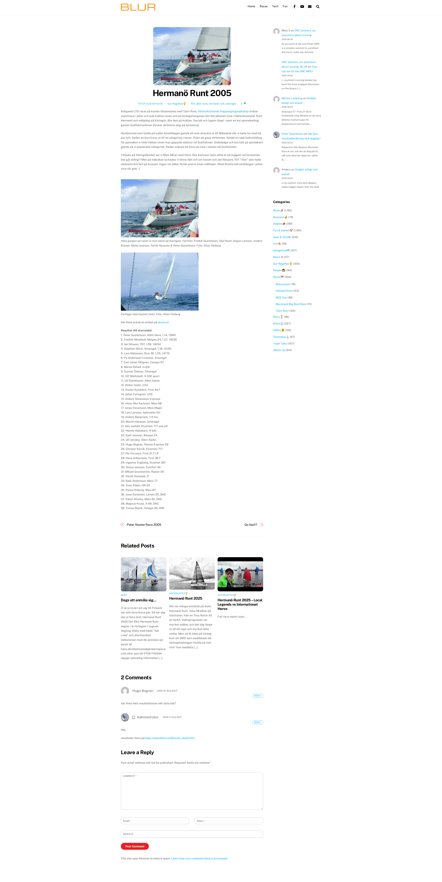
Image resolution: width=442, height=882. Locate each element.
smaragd (231, 103)
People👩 (279, 270)
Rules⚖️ (278, 323)
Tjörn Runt (282, 310)
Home (251, 6)
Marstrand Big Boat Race (291, 304)
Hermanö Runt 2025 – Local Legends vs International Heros (240, 604)
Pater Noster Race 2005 (144, 524)
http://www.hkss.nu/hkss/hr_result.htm (169, 738)
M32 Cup (281, 297)
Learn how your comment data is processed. (199, 858)
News (124, 595)
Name (127, 821)
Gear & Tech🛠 (282, 237)
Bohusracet (283, 284)
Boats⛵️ (278, 210)
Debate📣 (279, 223)
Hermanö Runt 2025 (185, 598)
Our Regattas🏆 (176, 103)
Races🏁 (278, 276)
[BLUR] (138, 9)
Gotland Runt (284, 290)
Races (264, 6)
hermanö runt (216, 103)
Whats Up (279, 350)
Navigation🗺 (281, 250)
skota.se (163, 322)
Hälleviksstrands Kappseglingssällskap (223, 111)
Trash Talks (280, 343)
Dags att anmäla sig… (138, 600)
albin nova (202, 103)
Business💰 (280, 217)
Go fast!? (250, 524)
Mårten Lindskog (292, 98)
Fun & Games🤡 (283, 230)
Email (201, 821)
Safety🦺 (279, 330)
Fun (285, 6)
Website (128, 834)
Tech (275, 6)
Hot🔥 (277, 243)
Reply (257, 695)
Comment (130, 776)
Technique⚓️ (281, 336)
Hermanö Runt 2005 (192, 93)
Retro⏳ (278, 316)
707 (192, 103)
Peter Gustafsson (150, 103)
